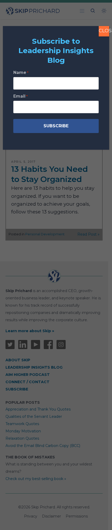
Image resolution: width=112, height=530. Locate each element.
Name (20, 72)
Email (20, 96)
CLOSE (104, 31)
